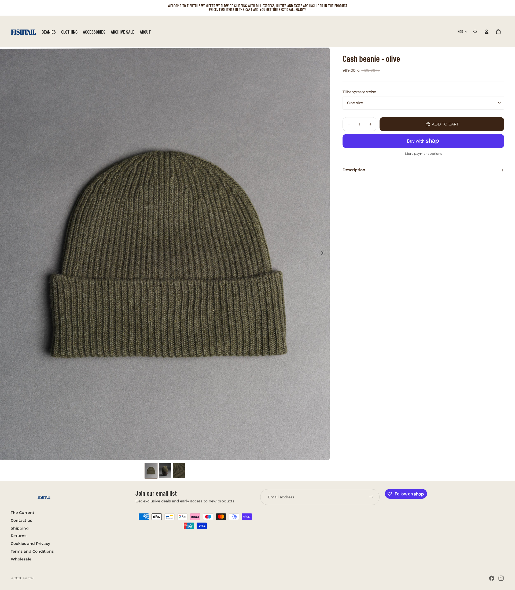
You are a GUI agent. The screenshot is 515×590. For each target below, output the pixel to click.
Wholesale (21, 559)
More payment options (423, 154)
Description (354, 169)
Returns (18, 536)
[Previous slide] (6, 254)
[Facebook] (491, 578)
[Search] (475, 32)
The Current (22, 512)
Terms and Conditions (32, 551)
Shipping (20, 528)
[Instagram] (501, 578)
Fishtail (28, 578)
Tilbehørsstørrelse (359, 91)
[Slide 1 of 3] (151, 470)
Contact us (21, 520)
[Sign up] (371, 497)
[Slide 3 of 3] (179, 470)
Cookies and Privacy (30, 543)
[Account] (486, 32)
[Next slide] (324, 254)
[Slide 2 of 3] (165, 470)
